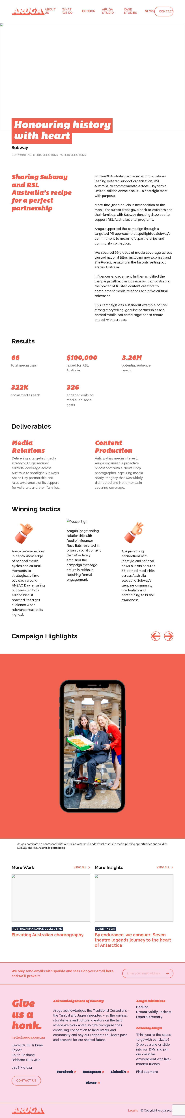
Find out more (147, 1072)
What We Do (67, 11)
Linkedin (118, 1072)
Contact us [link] (26, 1080)
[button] (155, 636)
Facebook (65, 1072)
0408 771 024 (22, 1067)
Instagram (92, 1072)
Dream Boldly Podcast (153, 1012)
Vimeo (91, 1083)
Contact (166, 11)
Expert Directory (149, 1017)
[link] (82, 867)
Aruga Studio (108, 11)
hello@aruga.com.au (28, 1037)
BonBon (89, 11)
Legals (133, 1110)
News (149, 11)
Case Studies (130, 11)
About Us (50, 11)
